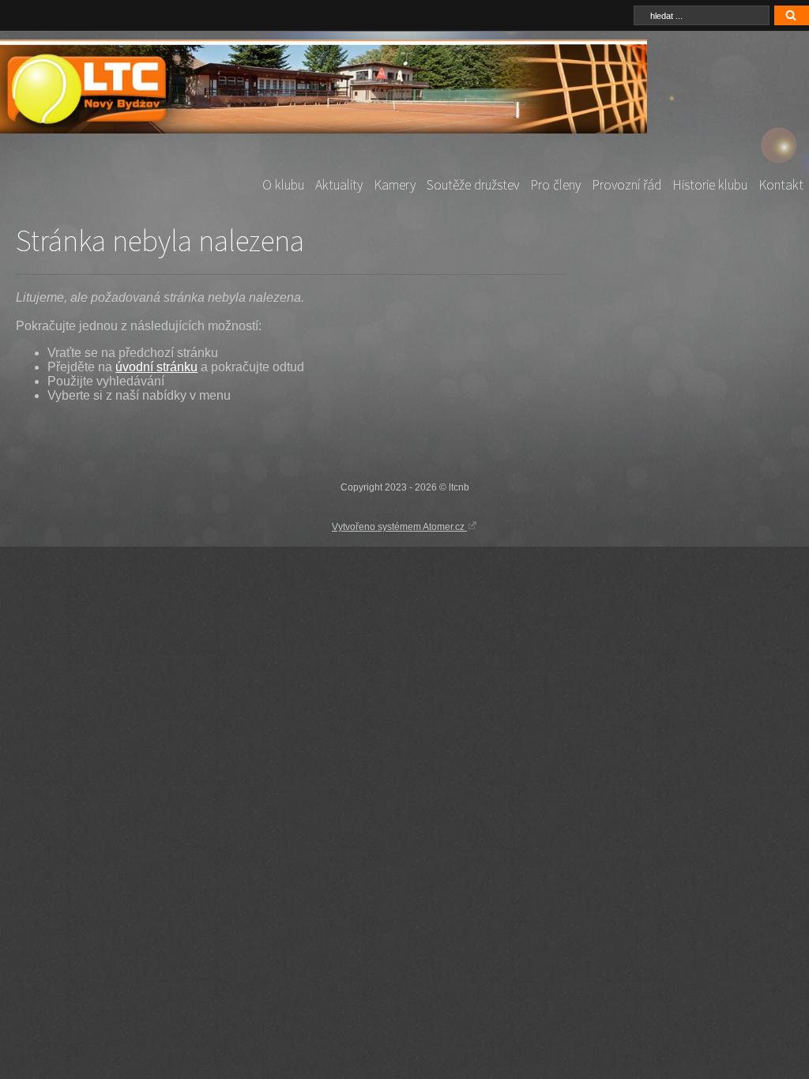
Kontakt (780, 185)
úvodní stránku (156, 367)
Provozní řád (626, 185)
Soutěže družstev (473, 185)
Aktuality (339, 185)
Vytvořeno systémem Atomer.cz (399, 526)
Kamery (395, 185)
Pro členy (555, 185)
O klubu (283, 185)
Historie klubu (709, 185)
